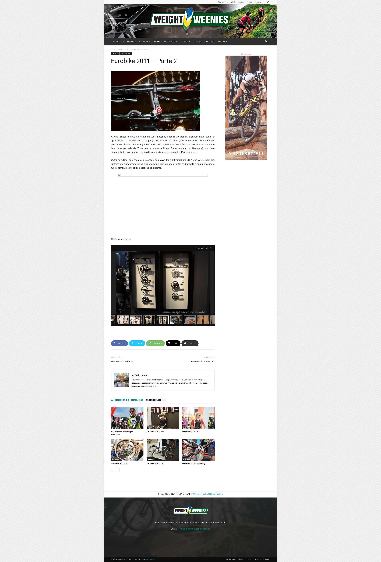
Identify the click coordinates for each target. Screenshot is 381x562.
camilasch (149, 559)
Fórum (249, 2)
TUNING (198, 41)
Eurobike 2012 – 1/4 (155, 463)
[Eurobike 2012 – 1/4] (163, 450)
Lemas (241, 2)
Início (113, 49)
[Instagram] (268, 2)
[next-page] (118, 469)
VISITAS (221, 41)
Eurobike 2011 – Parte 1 (122, 361)
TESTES (185, 41)
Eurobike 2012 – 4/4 (155, 432)
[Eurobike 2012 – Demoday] (198, 450)
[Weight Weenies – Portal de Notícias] (190, 21)
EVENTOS (143, 41)
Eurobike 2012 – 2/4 (119, 463)
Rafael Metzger (140, 375)
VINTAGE (210, 41)
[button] (266, 41)
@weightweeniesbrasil (207, 493)
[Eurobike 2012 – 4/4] (163, 418)
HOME (116, 41)
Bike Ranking (223, 2)
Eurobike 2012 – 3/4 (190, 432)
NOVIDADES (169, 41)
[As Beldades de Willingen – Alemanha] (127, 418)
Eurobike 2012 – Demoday (193, 463)
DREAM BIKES (129, 41)
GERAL (157, 41)
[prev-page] (113, 469)
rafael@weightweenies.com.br (195, 528)
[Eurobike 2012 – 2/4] (127, 450)
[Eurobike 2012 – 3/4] (198, 418)
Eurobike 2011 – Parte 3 (203, 361)
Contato (257, 2)
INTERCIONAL (126, 54)
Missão (233, 2)
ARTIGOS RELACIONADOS (127, 400)
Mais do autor (156, 400)
